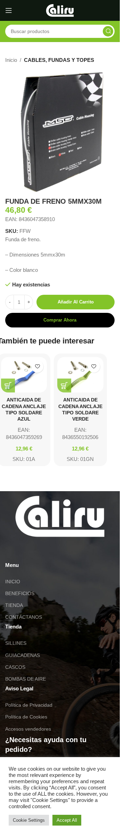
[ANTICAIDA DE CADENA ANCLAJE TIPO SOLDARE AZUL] (24, 374)
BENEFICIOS (19, 593)
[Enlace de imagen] (60, 516)
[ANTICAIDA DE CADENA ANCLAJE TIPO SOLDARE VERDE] (80, 374)
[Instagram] (32, 550)
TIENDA (14, 605)
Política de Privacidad (28, 705)
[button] (8, 385)
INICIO (12, 581)
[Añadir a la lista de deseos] (37, 366)
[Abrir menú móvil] (9, 10)
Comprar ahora (59, 320)
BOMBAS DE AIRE (25, 679)
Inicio (11, 60)
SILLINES (15, 643)
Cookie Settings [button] (29, 820)
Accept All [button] (67, 820)
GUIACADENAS (22, 655)
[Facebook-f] (51, 550)
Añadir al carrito (76, 302)
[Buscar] (108, 31)
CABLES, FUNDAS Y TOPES (59, 60)
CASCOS (15, 667)
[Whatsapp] (14, 550)
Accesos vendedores (28, 729)
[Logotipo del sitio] (60, 10)
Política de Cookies (26, 717)
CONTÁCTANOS (23, 617)
